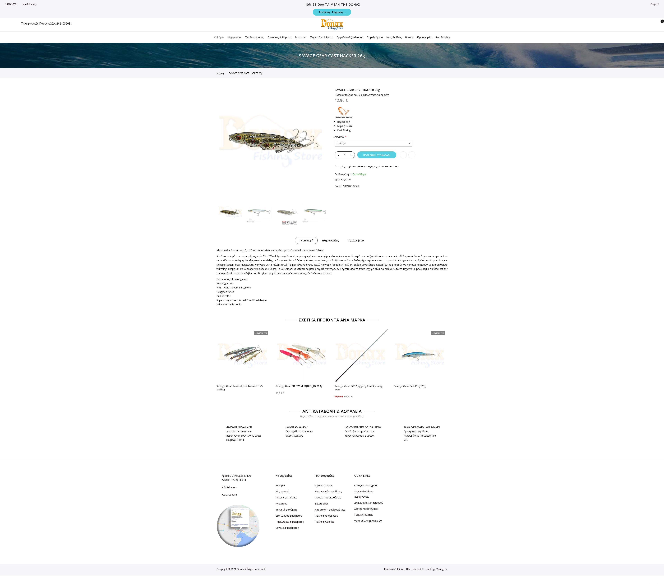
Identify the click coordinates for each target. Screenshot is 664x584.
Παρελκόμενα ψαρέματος (290, 521)
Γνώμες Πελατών (363, 514)
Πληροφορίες (330, 240)
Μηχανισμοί (282, 491)
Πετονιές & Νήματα (286, 497)
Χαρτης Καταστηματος (366, 508)
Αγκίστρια (281, 503)
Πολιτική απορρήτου (326, 515)
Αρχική (220, 73)
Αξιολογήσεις (356, 240)
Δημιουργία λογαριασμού (368, 502)
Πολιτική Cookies (324, 521)
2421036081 (11, 4)
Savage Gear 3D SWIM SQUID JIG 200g (299, 386)
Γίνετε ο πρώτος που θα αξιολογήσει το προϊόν (362, 94)
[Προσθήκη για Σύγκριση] (411, 154)
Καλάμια (280, 485)
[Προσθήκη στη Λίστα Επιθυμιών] (403, 154)
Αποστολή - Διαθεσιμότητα (330, 509)
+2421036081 (229, 494)
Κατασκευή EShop (394, 569)
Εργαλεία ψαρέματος (287, 527)
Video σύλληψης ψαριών (368, 520)
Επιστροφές (321, 503)
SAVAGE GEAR (351, 186)
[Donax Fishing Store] (332, 25)
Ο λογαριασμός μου (365, 485)
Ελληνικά (655, 4)
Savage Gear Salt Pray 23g (410, 386)
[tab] (306, 240)
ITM (408, 569)
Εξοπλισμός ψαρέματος (289, 515)
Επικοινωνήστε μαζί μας (328, 491)
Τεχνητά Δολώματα (286, 509)
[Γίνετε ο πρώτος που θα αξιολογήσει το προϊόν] (243, 393)
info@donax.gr (30, 4)
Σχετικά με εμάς (323, 485)
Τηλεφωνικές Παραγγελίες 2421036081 (46, 23)
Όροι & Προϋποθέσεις (327, 497)
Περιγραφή (306, 240)
